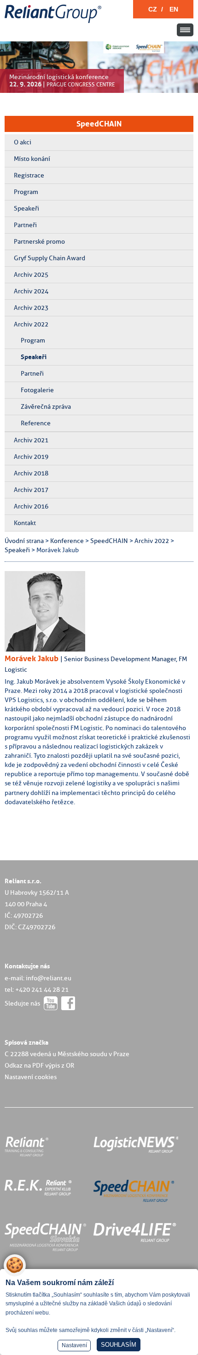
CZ (152, 9)
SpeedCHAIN (99, 124)
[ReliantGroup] (54, 23)
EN (173, 9)
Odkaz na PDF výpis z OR (39, 1065)
